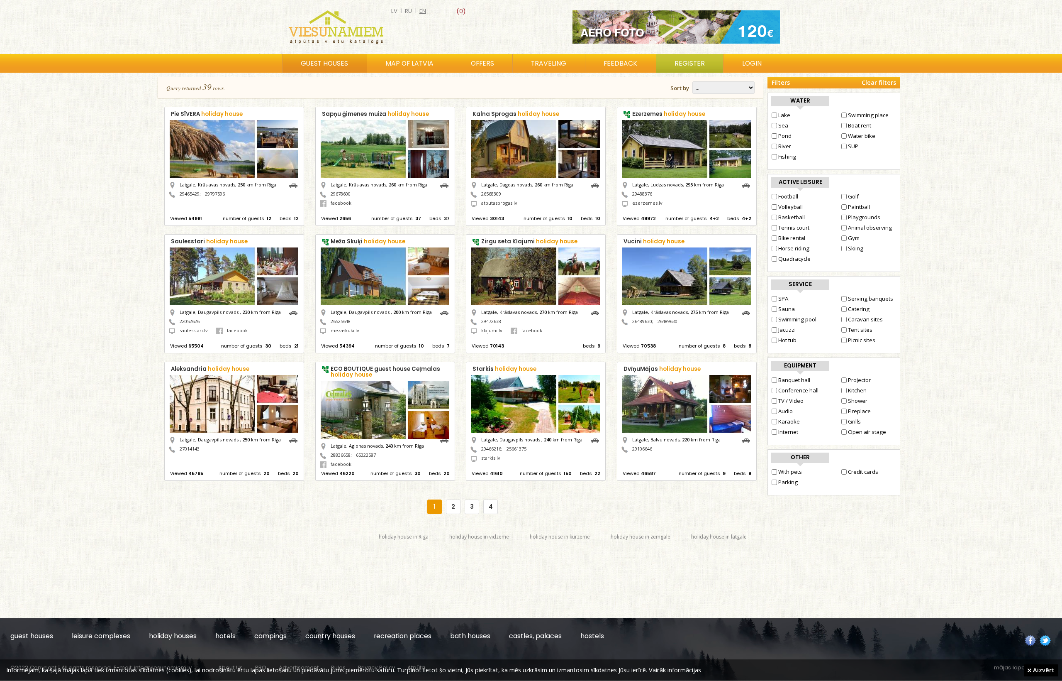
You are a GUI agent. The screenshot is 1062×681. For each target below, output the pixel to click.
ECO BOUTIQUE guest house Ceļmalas (385, 372)
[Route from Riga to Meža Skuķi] (446, 312)
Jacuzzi (787, 329)
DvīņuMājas (662, 369)
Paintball (859, 207)
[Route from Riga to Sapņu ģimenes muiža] (446, 184)
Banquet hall (794, 380)
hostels (592, 636)
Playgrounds (864, 217)
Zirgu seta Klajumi (529, 241)
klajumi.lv (491, 330)
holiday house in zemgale (640, 536)
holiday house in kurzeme (560, 536)
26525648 (341, 321)
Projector (859, 380)
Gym (854, 238)
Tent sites (860, 329)
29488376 (642, 194)
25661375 (516, 449)
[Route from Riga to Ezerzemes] (748, 184)
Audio (785, 411)
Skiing (855, 248)
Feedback (620, 63)
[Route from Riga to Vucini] (748, 312)
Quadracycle (794, 258)
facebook (341, 203)
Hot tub (787, 340)
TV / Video (791, 400)
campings (270, 636)
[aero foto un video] (676, 27)
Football (788, 196)
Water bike (861, 136)
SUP (853, 146)
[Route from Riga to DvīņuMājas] (748, 439)
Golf (853, 196)
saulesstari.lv (194, 330)
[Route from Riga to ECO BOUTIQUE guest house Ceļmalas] (446, 439)
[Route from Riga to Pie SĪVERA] (295, 184)
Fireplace (859, 411)
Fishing (787, 156)
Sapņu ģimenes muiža (375, 114)
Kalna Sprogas (516, 114)
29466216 (491, 449)
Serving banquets (870, 298)
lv (394, 11)
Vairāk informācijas (675, 670)
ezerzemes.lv (647, 203)
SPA (783, 298)
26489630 (642, 321)
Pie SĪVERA (207, 114)
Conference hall (798, 390)
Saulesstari (209, 241)
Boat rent (859, 125)
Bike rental (791, 238)
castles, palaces (535, 636)
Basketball (791, 217)
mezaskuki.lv (345, 330)
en (422, 11)
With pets (790, 471)
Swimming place (868, 115)
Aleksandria (210, 369)
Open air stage (867, 432)
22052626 (190, 321)
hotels (225, 636)
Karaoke (789, 421)
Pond (785, 136)
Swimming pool (797, 319)
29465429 (190, 194)
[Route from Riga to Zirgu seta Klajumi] (597, 312)
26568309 (491, 194)
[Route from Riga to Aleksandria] (295, 439)
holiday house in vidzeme (479, 536)
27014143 (190, 449)
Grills (854, 421)
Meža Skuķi (368, 241)
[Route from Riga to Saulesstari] (295, 312)
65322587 (366, 455)
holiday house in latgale (719, 536)
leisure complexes (101, 636)
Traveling (548, 63)
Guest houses (324, 63)
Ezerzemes (668, 114)
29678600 (341, 194)
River (784, 146)
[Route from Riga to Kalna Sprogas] (597, 184)
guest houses (31, 636)
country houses (330, 636)
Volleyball (790, 207)
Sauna (786, 309)
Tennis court (793, 227)
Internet (788, 432)
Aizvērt (1043, 670)
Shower (857, 400)
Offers (482, 63)
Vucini (654, 241)
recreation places (402, 636)
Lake (784, 115)
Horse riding (793, 248)
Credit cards (863, 471)
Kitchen (857, 390)
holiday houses (173, 636)
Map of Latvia (409, 63)
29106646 (642, 449)
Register (690, 63)
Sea (783, 125)
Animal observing (870, 227)
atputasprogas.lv (499, 203)
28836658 (341, 455)
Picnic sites (861, 340)
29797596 (215, 194)
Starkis (504, 369)
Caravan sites (865, 319)
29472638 (491, 321)
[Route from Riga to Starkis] (597, 439)
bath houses (470, 636)
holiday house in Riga (404, 536)
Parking (788, 482)
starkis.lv (490, 458)
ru (408, 11)
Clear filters (879, 82)
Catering (859, 309)
